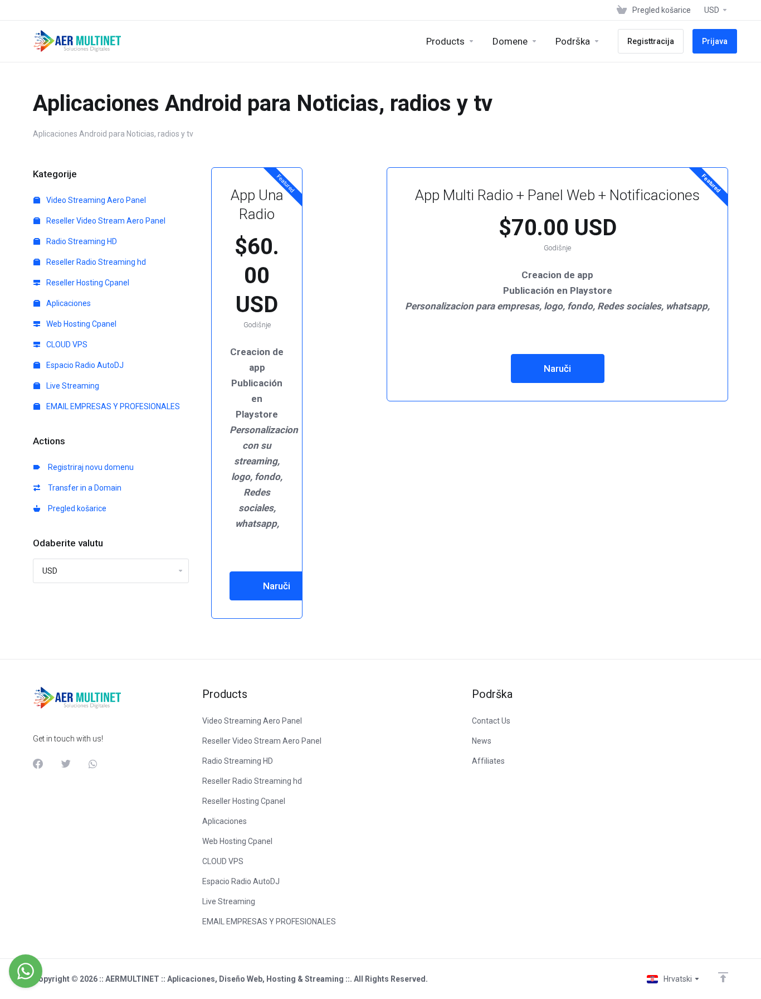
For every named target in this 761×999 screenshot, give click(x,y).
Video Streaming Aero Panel (95, 200)
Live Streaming (72, 385)
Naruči (276, 585)
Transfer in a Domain (83, 487)
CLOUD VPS (66, 344)
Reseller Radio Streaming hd (95, 262)
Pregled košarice (75, 508)
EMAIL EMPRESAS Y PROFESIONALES (112, 406)
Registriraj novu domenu (89, 467)
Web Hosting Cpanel (80, 323)
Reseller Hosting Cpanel (87, 282)
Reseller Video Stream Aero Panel (105, 220)
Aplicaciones (68, 303)
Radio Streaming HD (81, 241)
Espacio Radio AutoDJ (84, 365)
